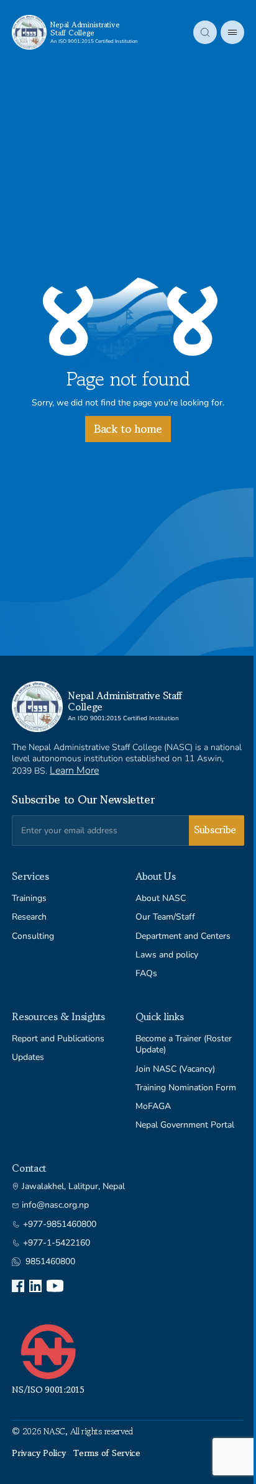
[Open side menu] (232, 32)
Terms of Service (106, 1453)
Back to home (128, 428)
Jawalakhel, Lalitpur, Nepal (73, 1186)
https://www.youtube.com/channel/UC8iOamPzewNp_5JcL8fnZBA (55, 1286)
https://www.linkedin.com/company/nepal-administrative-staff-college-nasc (35, 1286)
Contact (29, 1168)
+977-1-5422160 (56, 1243)
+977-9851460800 (59, 1224)
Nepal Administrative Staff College (84, 28)
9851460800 (50, 1261)
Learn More (74, 770)
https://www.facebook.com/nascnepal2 (18, 1286)
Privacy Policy (39, 1453)
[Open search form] (205, 32)
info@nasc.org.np (55, 1205)
